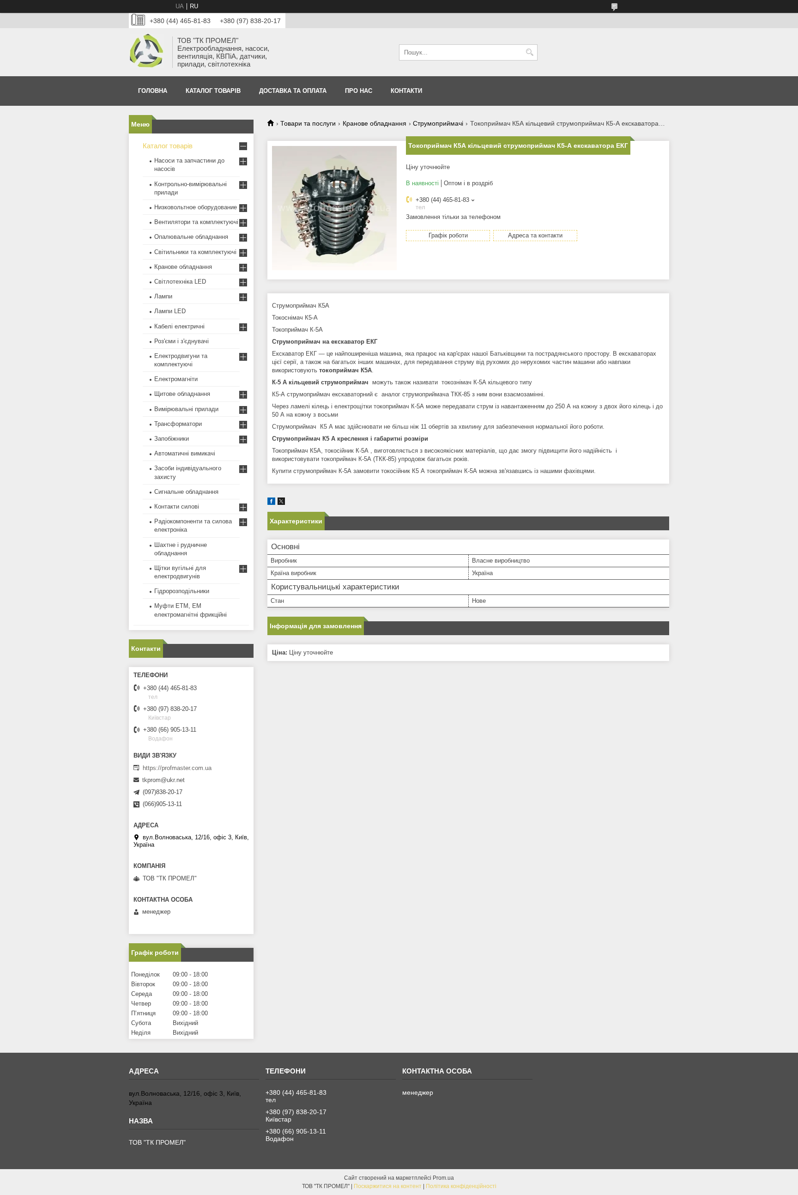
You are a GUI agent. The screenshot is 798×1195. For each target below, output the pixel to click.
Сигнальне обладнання (186, 491)
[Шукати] (529, 52)
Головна (152, 90)
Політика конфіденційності (461, 1186)
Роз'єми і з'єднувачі (181, 341)
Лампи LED (170, 311)
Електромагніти (176, 379)
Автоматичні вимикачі (184, 453)
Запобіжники (171, 438)
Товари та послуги (308, 123)
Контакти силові (176, 506)
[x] (281, 502)
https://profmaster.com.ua (177, 767)
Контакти (406, 90)
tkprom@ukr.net (163, 779)
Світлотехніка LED (180, 281)
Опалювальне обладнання (191, 236)
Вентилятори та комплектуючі (196, 221)
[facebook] (271, 502)
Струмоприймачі (438, 123)
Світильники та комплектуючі (195, 252)
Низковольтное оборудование (195, 207)
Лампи (163, 296)
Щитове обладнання (182, 393)
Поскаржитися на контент (388, 1186)
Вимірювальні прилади (186, 409)
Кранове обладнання (374, 123)
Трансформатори (178, 423)
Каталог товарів (213, 90)
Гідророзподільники (181, 591)
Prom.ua (443, 1178)
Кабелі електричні (179, 326)
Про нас (358, 90)
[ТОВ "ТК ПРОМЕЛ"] (147, 52)
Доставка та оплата (292, 90)
